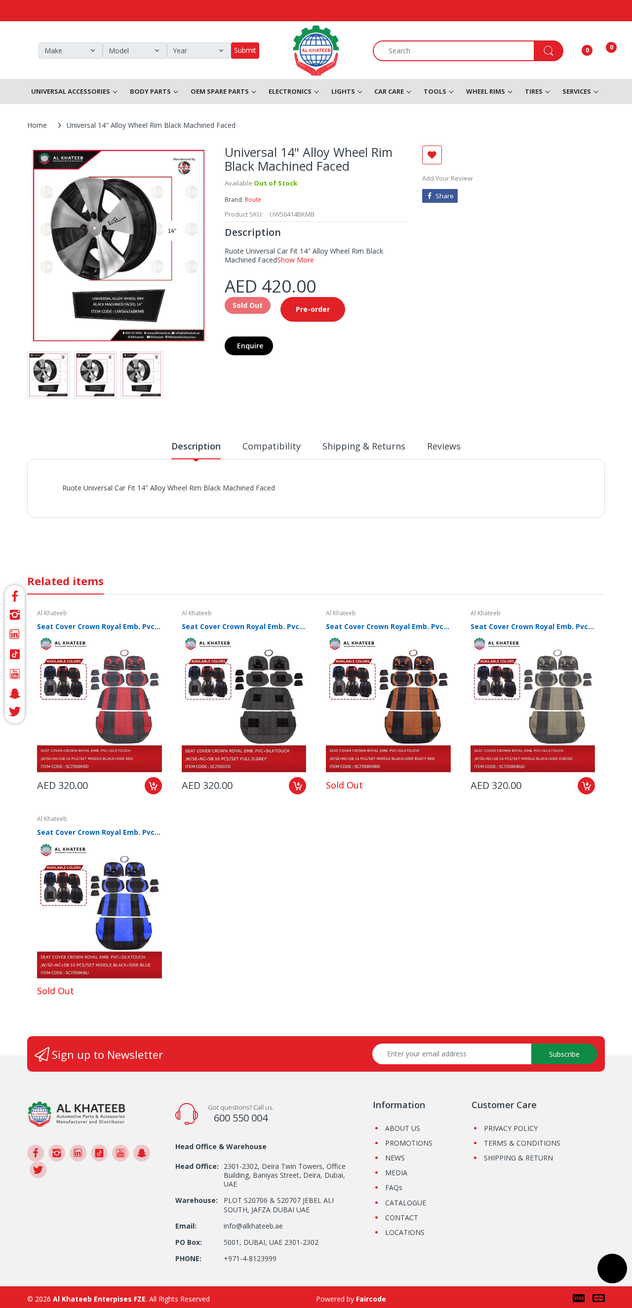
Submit (245, 50)
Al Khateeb (52, 613)
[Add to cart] (153, 785)
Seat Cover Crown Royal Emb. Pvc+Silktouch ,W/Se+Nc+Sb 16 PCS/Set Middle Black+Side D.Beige (533, 626)
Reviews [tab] (444, 446)
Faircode (371, 1299)
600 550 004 (241, 1117)
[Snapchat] (15, 693)
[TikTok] (15, 654)
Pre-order (313, 309)
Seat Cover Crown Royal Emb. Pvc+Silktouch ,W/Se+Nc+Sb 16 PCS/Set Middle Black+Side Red (99, 626)
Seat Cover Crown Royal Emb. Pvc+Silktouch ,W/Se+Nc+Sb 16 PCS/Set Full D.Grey (244, 626)
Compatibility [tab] (271, 446)
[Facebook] (15, 595)
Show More (295, 259)
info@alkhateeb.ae (253, 1226)
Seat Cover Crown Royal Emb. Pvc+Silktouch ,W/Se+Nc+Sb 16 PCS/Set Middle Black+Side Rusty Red (388, 626)
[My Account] (574, 50)
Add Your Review (447, 178)
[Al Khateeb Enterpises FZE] (76, 1113)
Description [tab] (196, 446)
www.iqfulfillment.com (235, 498)
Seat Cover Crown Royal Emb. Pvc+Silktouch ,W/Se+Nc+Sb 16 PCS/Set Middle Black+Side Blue (99, 832)
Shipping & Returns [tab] (363, 446)
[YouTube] (15, 674)
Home (37, 125)
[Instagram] (15, 614)
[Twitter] (15, 713)
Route (253, 199)
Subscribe (564, 1054)
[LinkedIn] (15, 634)
